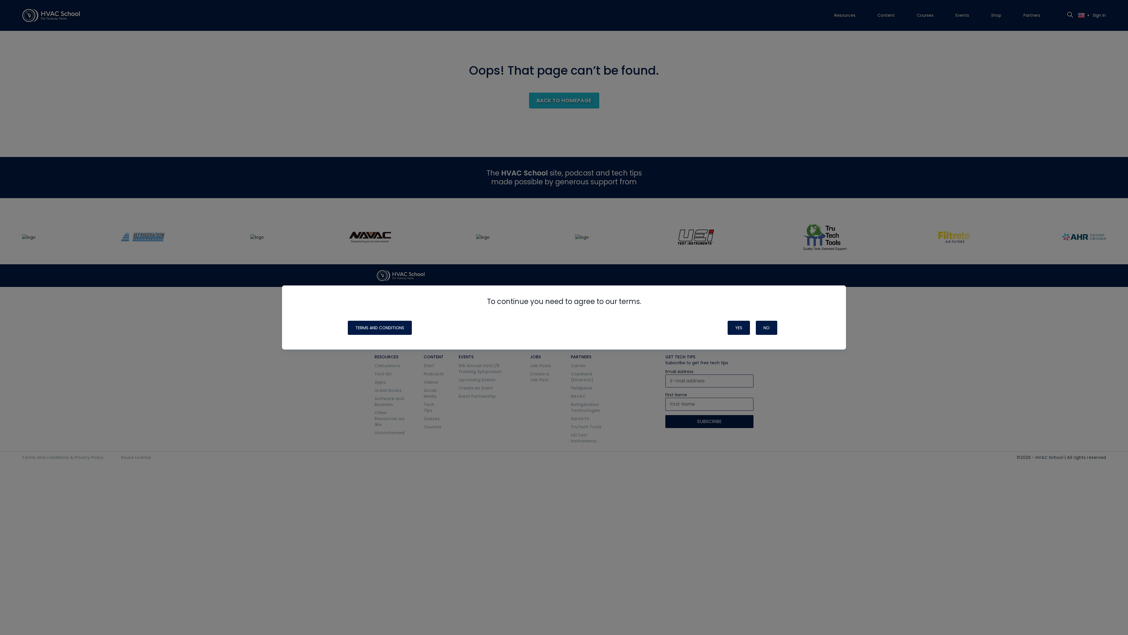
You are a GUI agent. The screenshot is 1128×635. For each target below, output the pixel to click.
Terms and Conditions (379, 328)
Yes (738, 328)
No (766, 328)
